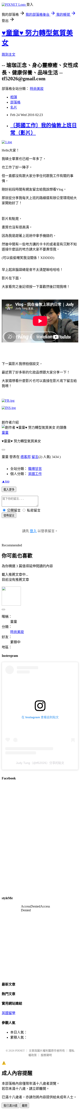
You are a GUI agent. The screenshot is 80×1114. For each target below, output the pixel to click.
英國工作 (35, 474)
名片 (13, 107)
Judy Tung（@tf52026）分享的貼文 (40, 763)
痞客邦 (25, 457)
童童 (5, 432)
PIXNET (20, 1050)
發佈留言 (9, 515)
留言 (35, 457)
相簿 (13, 97)
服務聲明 (46, 1055)
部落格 (15, 102)
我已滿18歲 (10, 1105)
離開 (24, 1105)
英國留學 (8, 1013)
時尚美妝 (37, 88)
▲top (5, 481)
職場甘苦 (35, 469)
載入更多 (9, 489)
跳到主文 (8, 54)
